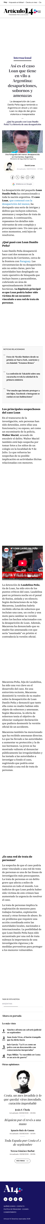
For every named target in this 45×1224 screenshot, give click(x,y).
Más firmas (20, 1161)
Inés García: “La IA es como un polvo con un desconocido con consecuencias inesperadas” (21, 1047)
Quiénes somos (10, 1206)
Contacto (20, 1206)
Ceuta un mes (31, 2)
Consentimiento (10, 1212)
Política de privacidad (12, 1209)
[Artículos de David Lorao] (9, 167)
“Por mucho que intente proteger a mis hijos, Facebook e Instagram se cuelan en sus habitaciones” (23, 393)
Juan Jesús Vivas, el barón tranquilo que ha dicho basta (24, 1038)
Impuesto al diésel (16, 2)
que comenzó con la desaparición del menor (17, 202)
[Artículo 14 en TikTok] (20, 1199)
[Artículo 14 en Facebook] (15, 1199)
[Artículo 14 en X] (5, 1199)
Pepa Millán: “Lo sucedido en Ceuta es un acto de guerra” (23, 1056)
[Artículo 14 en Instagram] (10, 1199)
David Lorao (30, 165)
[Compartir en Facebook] (12, 177)
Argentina (7, 1004)
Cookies (25, 1209)
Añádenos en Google (24, 184)
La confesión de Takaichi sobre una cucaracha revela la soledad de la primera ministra (23, 376)
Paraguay (25, 261)
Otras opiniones (10, 1064)
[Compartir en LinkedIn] (22, 177)
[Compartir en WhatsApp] (27, 177)
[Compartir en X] (17, 177)
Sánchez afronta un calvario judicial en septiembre (24, 1031)
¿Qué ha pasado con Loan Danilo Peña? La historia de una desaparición (22, 123)
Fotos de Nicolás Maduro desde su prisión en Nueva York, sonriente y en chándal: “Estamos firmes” (22, 359)
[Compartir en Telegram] (32, 177)
